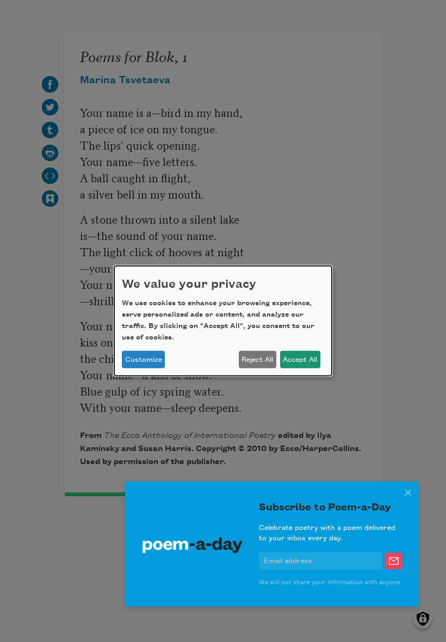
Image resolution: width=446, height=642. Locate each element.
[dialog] (223, 321)
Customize (143, 359)
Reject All (257, 359)
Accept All (300, 359)
